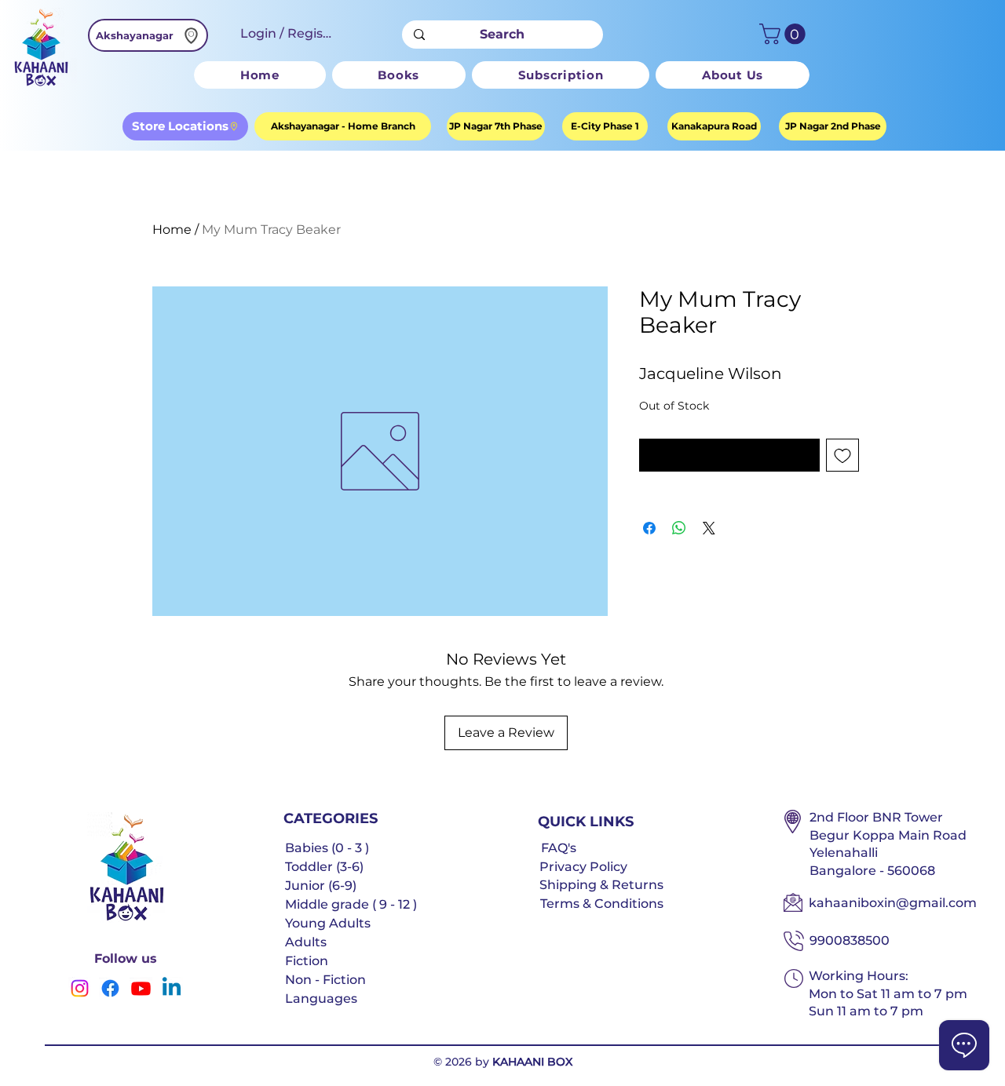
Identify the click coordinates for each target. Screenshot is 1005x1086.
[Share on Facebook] (649, 528)
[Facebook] (110, 988)
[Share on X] (709, 528)
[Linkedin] (171, 988)
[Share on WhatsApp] (679, 528)
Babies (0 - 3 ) (327, 847)
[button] (784, 34)
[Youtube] (141, 988)
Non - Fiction (325, 979)
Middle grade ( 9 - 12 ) (351, 904)
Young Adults (328, 923)
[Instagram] (79, 988)
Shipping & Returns (601, 884)
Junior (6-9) (320, 885)
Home (172, 229)
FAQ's (558, 847)
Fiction (306, 960)
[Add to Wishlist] (842, 455)
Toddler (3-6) (324, 866)
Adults (306, 942)
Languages (321, 998)
